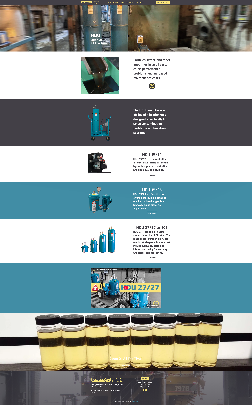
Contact (142, 3)
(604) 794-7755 (144, 386)
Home (109, 3)
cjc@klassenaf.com (144, 384)
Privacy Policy (135, 401)
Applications (124, 3)
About (136, 3)
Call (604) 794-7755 (162, 2)
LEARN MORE (152, 175)
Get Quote (145, 378)
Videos (131, 3)
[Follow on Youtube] (143, 390)
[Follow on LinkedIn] (146, 390)
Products (115, 3)
